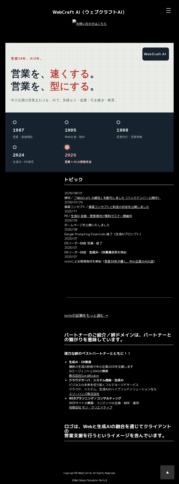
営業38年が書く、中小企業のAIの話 (128, 261)
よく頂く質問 (17, 216)
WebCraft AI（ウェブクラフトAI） (89, 12)
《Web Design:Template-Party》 (89, 480)
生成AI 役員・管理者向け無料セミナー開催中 (101, 216)
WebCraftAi (85, 473)
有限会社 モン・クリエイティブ (90, 407)
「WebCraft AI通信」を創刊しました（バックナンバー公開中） (117, 198)
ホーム (12, 188)
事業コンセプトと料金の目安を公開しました (119, 207)
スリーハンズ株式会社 (84, 394)
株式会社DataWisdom (84, 376)
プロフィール (17, 197)
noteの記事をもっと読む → (86, 315)
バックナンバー (19, 225)
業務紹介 (14, 206)
